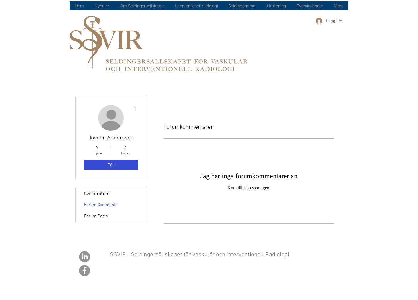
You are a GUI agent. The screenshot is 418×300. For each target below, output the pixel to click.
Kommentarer (97, 193)
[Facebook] (84, 270)
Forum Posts (96, 216)
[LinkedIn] (84, 256)
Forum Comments (100, 204)
